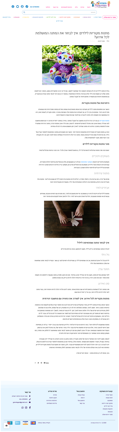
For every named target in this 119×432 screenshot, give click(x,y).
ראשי (88, 7)
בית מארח (26, 17)
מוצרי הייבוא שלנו (110, 17)
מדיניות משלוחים (52, 403)
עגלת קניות (81, 395)
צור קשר (55, 7)
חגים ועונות (87, 17)
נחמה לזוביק (101, 41)
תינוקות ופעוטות (38, 17)
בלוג (76, 7)
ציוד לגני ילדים (51, 17)
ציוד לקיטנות (7, 17)
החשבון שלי (81, 400)
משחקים (77, 17)
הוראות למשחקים (66, 7)
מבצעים (16, 17)
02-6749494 (34, 7)
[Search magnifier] (24, 12)
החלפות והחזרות (51, 400)
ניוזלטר (48, 7)
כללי (108, 41)
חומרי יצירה (98, 17)
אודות (82, 7)
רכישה (83, 398)
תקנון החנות (53, 398)
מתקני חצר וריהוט (65, 17)
